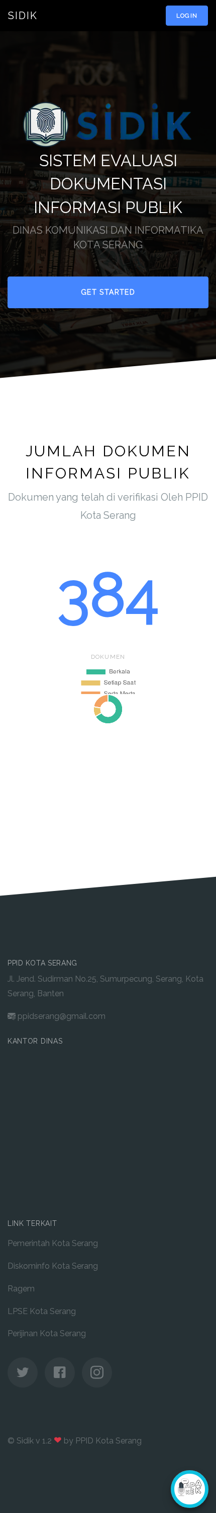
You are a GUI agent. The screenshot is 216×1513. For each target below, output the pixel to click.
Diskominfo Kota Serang (53, 1266)
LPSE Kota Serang (42, 1311)
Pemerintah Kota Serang (53, 1243)
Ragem (21, 1288)
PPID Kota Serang (108, 1441)
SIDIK (23, 16)
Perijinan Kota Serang (47, 1333)
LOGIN (186, 15)
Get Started (108, 292)
